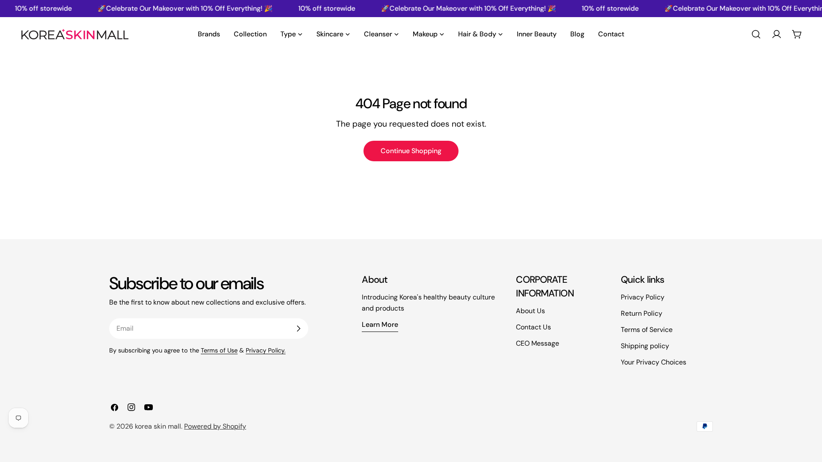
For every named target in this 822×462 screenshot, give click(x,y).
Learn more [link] (380, 324)
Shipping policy (645, 345)
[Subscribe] (298, 329)
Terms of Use (219, 350)
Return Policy (641, 313)
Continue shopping (411, 150)
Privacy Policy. (266, 350)
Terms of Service (647, 329)
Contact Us (533, 327)
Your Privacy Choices (653, 362)
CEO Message (537, 343)
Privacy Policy (642, 297)
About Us (530, 310)
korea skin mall (158, 426)
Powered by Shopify (215, 426)
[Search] (756, 34)
